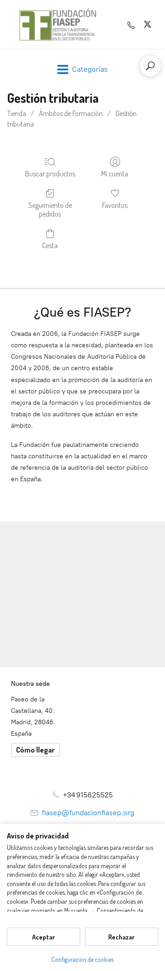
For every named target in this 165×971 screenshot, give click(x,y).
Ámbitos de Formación (71, 113)
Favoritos (114, 205)
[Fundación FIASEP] (57, 24)
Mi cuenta (114, 173)
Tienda (16, 113)
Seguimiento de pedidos (50, 209)
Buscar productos (50, 173)
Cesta (50, 245)
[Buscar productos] (150, 65)
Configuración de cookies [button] (82, 959)
